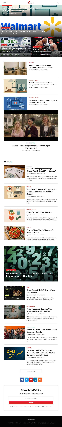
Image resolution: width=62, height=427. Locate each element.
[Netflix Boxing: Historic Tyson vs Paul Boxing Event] (46, 47)
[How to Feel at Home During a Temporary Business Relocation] (15, 68)
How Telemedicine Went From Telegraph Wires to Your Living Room (43, 84)
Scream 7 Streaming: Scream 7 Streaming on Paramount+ (31, 146)
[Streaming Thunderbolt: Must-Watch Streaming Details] (14, 332)
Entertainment (6, 28)
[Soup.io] (31, 2)
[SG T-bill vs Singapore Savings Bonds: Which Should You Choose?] (14, 171)
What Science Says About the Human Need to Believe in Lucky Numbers (28, 274)
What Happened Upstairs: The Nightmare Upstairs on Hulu (39, 310)
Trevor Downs (4, 34)
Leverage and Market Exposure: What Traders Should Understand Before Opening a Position (41, 352)
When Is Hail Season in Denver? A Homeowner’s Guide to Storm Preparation (13, 50)
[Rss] (40, 380)
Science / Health (33, 80)
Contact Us (11, 423)
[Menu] (5, 2)
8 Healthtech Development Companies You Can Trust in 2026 (43, 101)
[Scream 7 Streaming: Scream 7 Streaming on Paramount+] (31, 125)
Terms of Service (42, 423)
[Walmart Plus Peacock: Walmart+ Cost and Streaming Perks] (31, 26)
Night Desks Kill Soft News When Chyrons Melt (41, 291)
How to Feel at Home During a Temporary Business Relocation (41, 66)
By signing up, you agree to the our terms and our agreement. (32, 407)
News (28, 287)
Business (31, 63)
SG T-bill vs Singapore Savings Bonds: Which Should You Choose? (41, 170)
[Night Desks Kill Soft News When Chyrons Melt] (14, 293)
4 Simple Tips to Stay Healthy (39, 212)
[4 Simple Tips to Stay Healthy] (14, 215)
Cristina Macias (6, 13)
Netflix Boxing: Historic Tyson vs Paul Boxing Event (45, 51)
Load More (30, 371)
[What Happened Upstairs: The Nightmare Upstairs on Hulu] (14, 312)
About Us (33, 423)
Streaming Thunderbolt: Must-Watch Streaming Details (42, 331)
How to (4, 45)
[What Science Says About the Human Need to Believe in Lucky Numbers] (31, 263)
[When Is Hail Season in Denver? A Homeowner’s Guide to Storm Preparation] (15, 47)
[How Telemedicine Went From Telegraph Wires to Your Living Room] (15, 85)
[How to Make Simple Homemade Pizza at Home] (14, 233)
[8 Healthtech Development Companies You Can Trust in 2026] (15, 103)
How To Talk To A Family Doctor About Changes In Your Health (21, 9)
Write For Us (19, 423)
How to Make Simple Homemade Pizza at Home (40, 231)
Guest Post (26, 423)
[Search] (57, 2)
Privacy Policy (41, 407)
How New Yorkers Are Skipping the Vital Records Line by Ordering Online (41, 191)
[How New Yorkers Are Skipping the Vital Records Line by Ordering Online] (14, 192)
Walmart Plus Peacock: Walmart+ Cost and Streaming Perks (23, 31)
